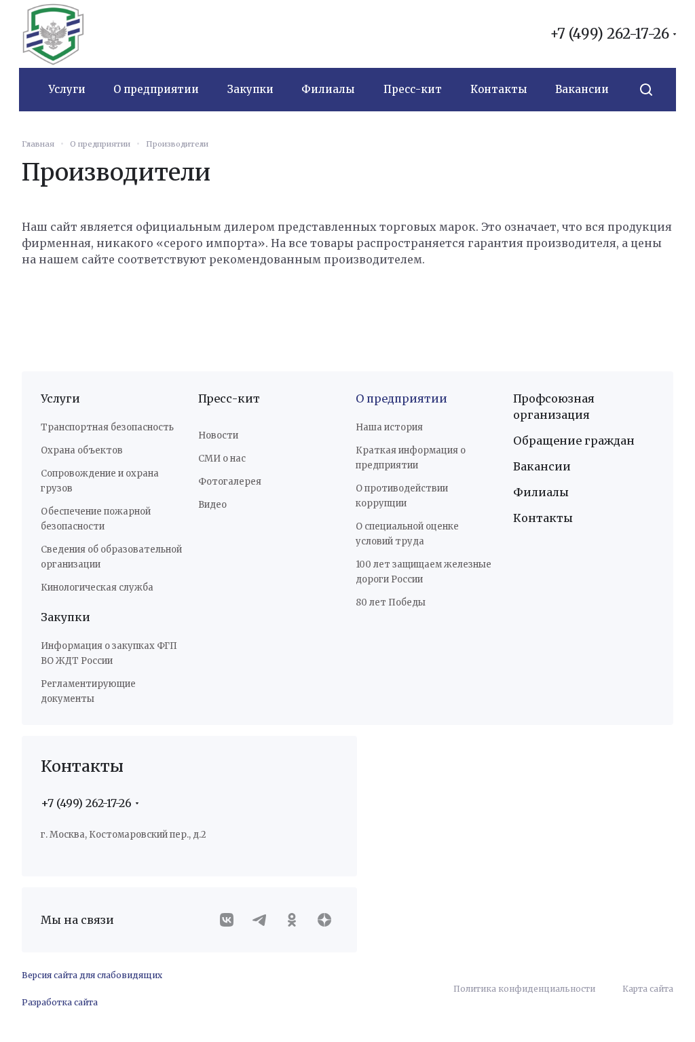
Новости (215, 435)
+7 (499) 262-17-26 (599, 34)
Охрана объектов (82, 450)
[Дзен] (324, 934)
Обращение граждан (566, 440)
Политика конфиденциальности (514, 1004)
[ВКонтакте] (226, 934)
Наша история (384, 427)
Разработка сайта (60, 1017)
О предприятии (397, 398)
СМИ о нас (219, 458)
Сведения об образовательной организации (81, 564)
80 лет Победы (386, 602)
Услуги (60, 398)
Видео (209, 504)
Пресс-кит (226, 398)
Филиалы (533, 492)
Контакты (535, 518)
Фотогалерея (227, 481)
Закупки (65, 632)
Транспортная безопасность (107, 427)
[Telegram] (259, 934)
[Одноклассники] (291, 934)
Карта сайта (637, 1004)
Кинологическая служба (97, 602)
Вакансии (534, 466)
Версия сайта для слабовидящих (92, 990)
